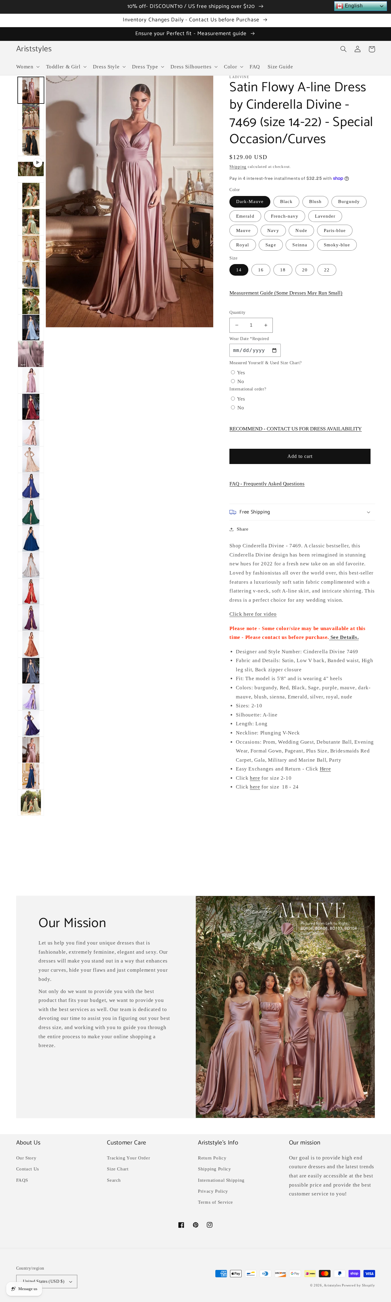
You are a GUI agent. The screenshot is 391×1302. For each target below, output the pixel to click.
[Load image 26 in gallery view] (31, 776)
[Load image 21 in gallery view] (31, 644)
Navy (273, 230)
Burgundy (349, 201)
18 (283, 269)
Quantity (237, 312)
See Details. (344, 637)
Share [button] (242, 529)
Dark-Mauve (250, 201)
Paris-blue (335, 230)
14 (239, 269)
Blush (315, 201)
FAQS (22, 1180)
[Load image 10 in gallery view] (31, 354)
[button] (27, 67)
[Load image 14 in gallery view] (31, 459)
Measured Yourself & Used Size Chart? (265, 363)
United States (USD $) (44, 1281)
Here (325, 769)
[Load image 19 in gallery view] (31, 591)
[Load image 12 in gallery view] (31, 407)
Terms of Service (215, 1202)
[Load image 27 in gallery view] (31, 802)
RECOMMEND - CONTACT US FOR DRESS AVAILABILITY (295, 429)
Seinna (299, 244)
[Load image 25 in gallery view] (31, 750)
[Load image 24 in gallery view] (31, 723)
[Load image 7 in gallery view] (31, 275)
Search (114, 1180)
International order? (247, 389)
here (255, 778)
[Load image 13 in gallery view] (31, 433)
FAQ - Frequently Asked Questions (267, 484)
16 (261, 269)
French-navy (285, 216)
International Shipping (221, 1180)
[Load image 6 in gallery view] (31, 248)
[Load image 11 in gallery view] (31, 380)
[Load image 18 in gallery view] (31, 565)
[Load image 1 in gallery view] (31, 90)
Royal (242, 244)
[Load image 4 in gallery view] (31, 196)
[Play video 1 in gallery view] (31, 169)
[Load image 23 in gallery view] (31, 697)
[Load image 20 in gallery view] (31, 618)
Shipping (238, 167)
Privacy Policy (213, 1191)
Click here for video (253, 614)
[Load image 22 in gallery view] (31, 671)
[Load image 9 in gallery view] (31, 327)
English (353, 5)
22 (327, 269)
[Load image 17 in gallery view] (31, 539)
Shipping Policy (214, 1168)
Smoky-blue (337, 244)
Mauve (243, 230)
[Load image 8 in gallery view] (31, 301)
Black (286, 201)
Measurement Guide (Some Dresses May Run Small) (285, 293)
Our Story (26, 1157)
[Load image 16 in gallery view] (31, 512)
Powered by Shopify (358, 1285)
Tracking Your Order (128, 1157)
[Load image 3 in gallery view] (31, 143)
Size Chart (117, 1168)
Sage (270, 244)
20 (305, 269)
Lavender (325, 216)
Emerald (245, 216)
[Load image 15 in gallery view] (31, 486)
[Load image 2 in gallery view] (31, 116)
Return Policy (212, 1157)
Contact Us (27, 1168)
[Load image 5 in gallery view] (31, 222)
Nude (301, 230)
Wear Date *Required (249, 338)
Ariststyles (332, 1285)
